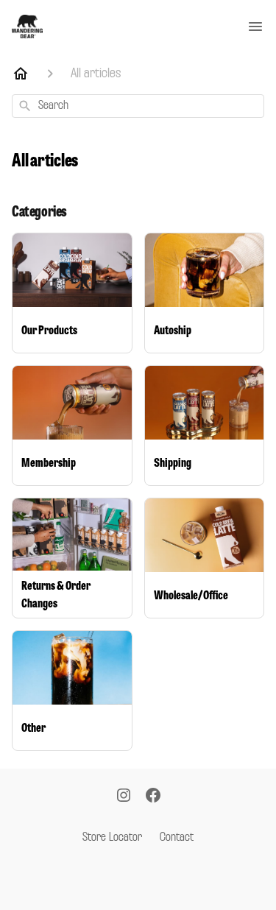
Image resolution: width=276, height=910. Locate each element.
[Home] (20, 73)
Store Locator (112, 838)
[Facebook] (153, 796)
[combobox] (138, 106)
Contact (177, 838)
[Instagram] (123, 796)
